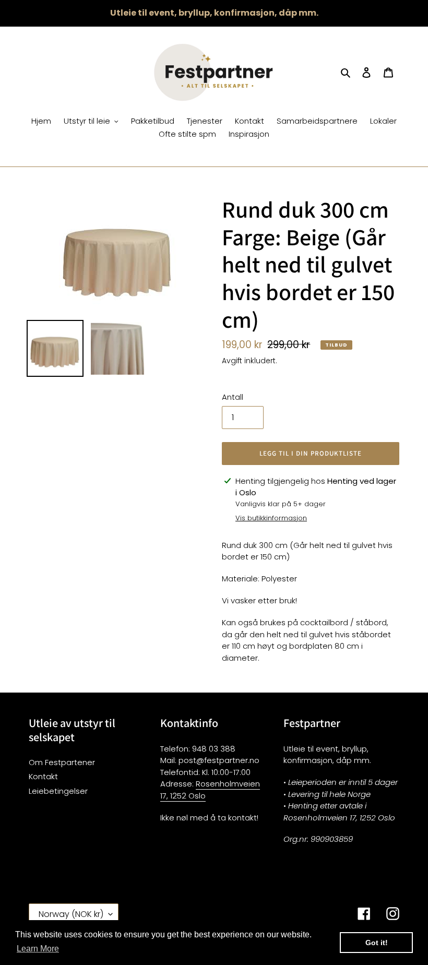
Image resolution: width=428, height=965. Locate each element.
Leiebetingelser (58, 790)
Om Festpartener (62, 762)
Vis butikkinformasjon (271, 518)
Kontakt (43, 776)
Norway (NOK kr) (71, 914)
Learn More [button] (38, 948)
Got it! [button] (376, 942)
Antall (232, 396)
